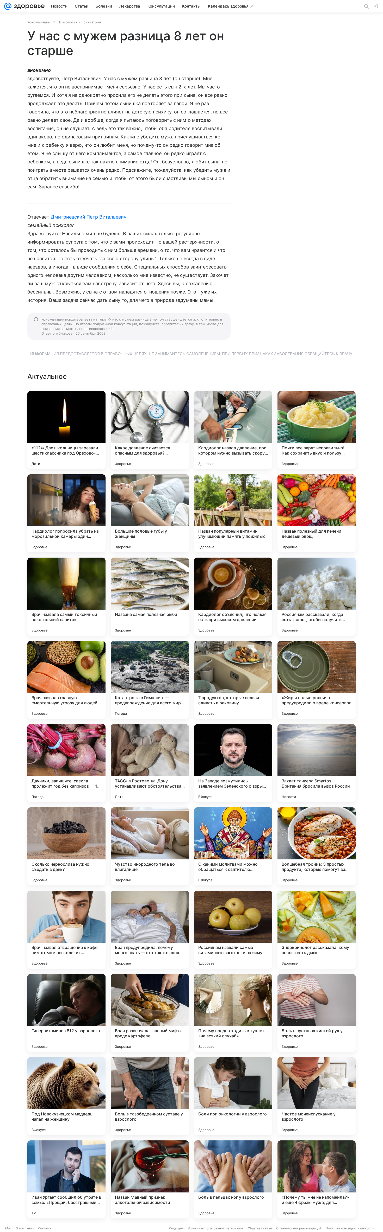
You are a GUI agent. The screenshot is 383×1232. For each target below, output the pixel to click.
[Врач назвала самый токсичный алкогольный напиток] (66, 597)
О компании (25, 1228)
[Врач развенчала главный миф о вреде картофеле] (150, 1013)
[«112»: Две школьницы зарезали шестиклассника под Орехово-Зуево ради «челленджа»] (66, 430)
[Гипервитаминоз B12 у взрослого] (66, 1013)
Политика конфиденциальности (350, 1228)
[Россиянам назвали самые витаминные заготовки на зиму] (233, 930)
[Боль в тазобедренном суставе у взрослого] (150, 1096)
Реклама (44, 1228)
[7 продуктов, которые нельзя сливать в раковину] (233, 680)
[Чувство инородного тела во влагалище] (150, 846)
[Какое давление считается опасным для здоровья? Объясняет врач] (150, 430)
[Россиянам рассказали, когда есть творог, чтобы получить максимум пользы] (316, 597)
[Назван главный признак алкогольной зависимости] (150, 1179)
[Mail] (7, 6)
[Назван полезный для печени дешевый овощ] (316, 513)
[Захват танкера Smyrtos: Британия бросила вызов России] (316, 763)
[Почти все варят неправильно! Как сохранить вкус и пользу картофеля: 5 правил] (316, 430)
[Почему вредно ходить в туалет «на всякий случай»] (233, 1013)
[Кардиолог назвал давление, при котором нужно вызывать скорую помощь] (233, 430)
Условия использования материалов (216, 1228)
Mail (8, 1228)
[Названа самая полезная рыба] (150, 597)
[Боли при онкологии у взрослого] (233, 1096)
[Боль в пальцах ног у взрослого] (233, 1179)
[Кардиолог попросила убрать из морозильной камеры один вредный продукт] (66, 513)
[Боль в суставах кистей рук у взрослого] (316, 1013)
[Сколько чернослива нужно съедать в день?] (66, 846)
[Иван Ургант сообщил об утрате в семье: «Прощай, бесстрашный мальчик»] (66, 1179)
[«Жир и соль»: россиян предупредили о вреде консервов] (316, 680)
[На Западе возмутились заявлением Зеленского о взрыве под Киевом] (233, 763)
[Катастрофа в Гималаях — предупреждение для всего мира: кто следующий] (150, 680)
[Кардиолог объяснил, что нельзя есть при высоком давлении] (233, 597)
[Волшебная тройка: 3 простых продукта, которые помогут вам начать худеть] (316, 846)
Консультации (38, 22)
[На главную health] (28, 6)
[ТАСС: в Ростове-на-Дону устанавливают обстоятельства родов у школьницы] (150, 763)
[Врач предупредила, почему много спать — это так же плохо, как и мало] (150, 930)
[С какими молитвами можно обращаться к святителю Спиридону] (233, 846)
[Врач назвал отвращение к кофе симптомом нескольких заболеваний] (66, 930)
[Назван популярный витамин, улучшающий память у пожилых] (233, 513)
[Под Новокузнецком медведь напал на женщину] (66, 1096)
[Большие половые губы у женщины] (150, 513)
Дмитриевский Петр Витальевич (89, 217)
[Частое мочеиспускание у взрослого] (316, 1096)
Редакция (176, 1228)
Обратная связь (260, 1228)
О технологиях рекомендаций (299, 1228)
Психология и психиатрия (79, 22)
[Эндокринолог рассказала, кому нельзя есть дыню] (316, 930)
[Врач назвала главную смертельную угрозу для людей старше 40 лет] (66, 680)
